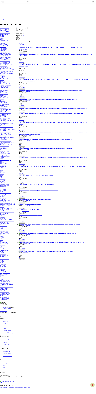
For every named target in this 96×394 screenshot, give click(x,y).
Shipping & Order (7, 351)
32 (22, 77)
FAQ (4, 365)
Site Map (2, 387)
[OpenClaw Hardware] (92, 385)
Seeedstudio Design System (9, 332)
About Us (5, 323)
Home (4, 19)
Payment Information (7, 356)
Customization (6, 344)
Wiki (4, 367)
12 (22, 155)
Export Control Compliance (17, 387)
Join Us (4, 328)
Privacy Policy (7, 387)
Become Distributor (7, 325)
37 (22, 248)
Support (2, 359)
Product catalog (6, 339)
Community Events (7, 330)
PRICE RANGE (20, 30)
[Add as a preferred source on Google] (7, 382)
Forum (4, 370)
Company (2, 318)
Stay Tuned (2, 372)
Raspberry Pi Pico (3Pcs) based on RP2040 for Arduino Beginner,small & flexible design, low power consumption (46, 251)
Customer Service (4, 348)
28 (22, 164)
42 (22, 87)
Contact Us (5, 321)
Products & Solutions (4, 336)
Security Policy (27, 387)
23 (22, 239)
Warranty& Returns (7, 353)
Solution (5, 342)
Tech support (6, 363)
